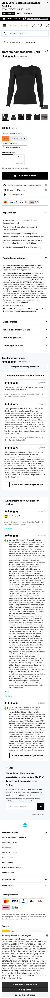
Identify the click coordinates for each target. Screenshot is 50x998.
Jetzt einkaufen (8, 14)
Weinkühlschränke (9, 852)
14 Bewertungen (22, 56)
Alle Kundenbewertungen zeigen (28, 485)
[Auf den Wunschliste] (46, 51)
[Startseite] (7, 42)
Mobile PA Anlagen (9, 842)
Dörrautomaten (8, 857)
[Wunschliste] (40, 25)
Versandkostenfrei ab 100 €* (37, 19)
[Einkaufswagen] (47, 25)
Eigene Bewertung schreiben (26, 367)
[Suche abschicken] (5, 33)
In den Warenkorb (27, 175)
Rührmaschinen (8, 872)
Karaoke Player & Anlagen (12, 867)
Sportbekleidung (31, 42)
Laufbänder (6, 847)
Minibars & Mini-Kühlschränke (14, 837)
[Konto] (33, 25)
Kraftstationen (7, 862)
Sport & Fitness (15, 42)
